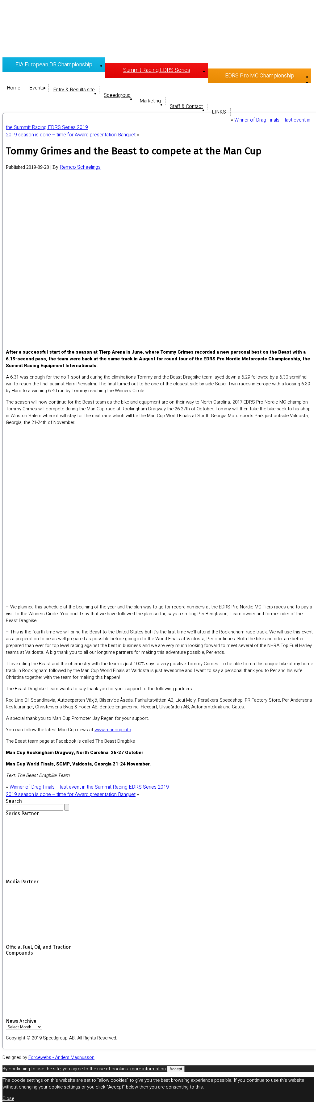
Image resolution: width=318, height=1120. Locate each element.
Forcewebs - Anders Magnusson (61, 1057)
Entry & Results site (74, 89)
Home (13, 88)
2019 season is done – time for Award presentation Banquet (71, 135)
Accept (175, 1069)
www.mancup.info (112, 729)
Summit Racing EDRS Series (156, 70)
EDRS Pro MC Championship (259, 76)
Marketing (150, 101)
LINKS (219, 112)
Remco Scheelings (80, 167)
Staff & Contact (186, 106)
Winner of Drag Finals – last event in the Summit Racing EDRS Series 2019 (89, 787)
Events (36, 88)
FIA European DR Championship (53, 64)
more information (148, 1068)
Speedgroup (117, 95)
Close (8, 1098)
